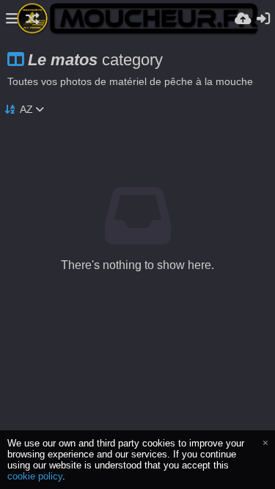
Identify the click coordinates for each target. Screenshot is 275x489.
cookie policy (34, 476)
